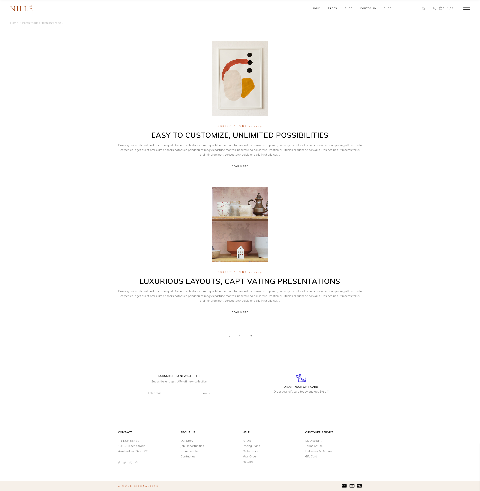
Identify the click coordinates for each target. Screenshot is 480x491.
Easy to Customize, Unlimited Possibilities (240, 135)
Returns (248, 461)
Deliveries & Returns (318, 451)
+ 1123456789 (128, 440)
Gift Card (311, 456)
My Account (313, 440)
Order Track (250, 451)
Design (225, 125)
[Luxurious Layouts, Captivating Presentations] (240, 224)
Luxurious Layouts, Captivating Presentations (240, 281)
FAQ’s (247, 440)
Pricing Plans (251, 446)
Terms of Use (314, 446)
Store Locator (190, 451)
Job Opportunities (192, 446)
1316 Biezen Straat (131, 446)
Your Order (250, 456)
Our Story (187, 440)
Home (14, 23)
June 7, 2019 (250, 125)
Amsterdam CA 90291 (133, 451)
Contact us (188, 456)
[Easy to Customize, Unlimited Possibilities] (240, 78)
